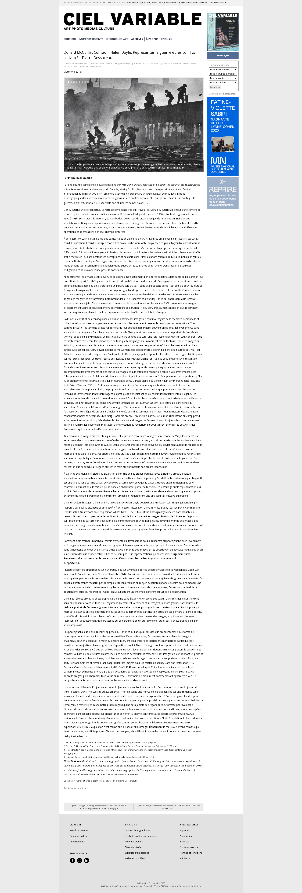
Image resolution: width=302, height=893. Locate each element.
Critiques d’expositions (137, 852)
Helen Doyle (78, 66)
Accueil (67, 2)
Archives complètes (135, 858)
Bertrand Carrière (179, 63)
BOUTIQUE (70, 39)
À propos (185, 830)
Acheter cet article (77, 788)
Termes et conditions (191, 852)
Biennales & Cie (133, 847)
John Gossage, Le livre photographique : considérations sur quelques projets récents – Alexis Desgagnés (98, 807)
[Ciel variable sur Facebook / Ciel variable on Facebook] (72, 862)
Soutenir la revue (189, 847)
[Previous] (99, 125)
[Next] (169, 125)
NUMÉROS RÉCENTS (91, 39)
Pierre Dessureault (151, 63)
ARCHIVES (137, 39)
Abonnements (77, 841)
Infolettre (185, 858)
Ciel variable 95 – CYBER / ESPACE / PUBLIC (104, 2)
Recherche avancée (228, 94)
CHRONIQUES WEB (117, 39)
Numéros (77, 2)
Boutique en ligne (79, 836)
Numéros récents (79, 830)
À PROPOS (152, 39)
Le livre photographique (137, 830)
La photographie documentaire (141, 836)
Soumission (186, 836)
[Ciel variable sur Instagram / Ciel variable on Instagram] (79, 862)
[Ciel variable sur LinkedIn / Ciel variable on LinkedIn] (86, 862)
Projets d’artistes (134, 841)
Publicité (184, 841)
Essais (128, 63)
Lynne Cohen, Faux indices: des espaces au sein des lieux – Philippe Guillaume (168, 807)
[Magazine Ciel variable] (133, 30)
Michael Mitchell (93, 66)
